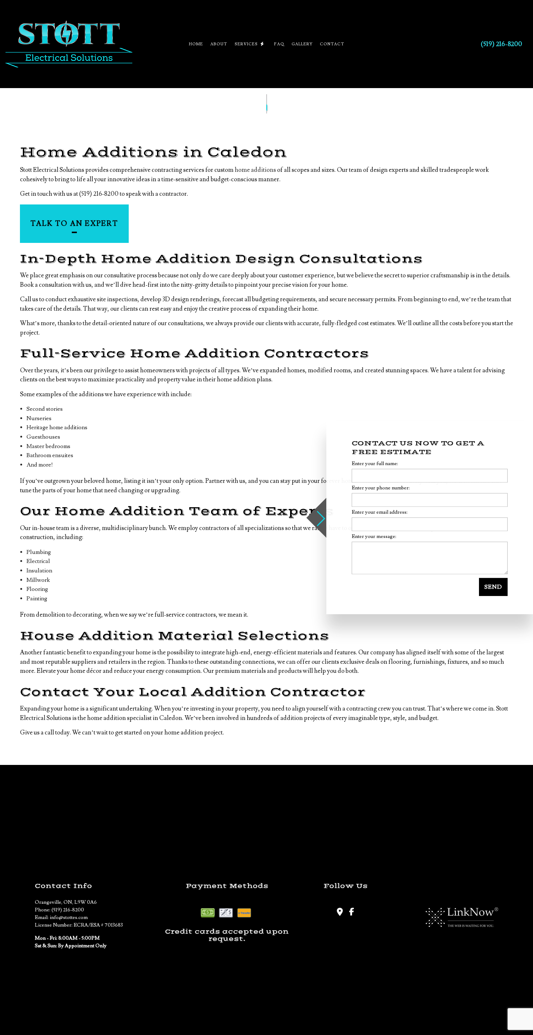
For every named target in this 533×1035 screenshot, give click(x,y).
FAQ (279, 44)
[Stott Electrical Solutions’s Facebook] (352, 912)
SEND (493, 587)
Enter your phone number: (381, 488)
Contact (332, 44)
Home (196, 44)
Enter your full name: (375, 463)
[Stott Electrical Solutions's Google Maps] (340, 912)
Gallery (302, 44)
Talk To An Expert (74, 223)
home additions (255, 170)
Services (246, 44)
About (218, 44)
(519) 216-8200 (501, 44)
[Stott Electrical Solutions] (68, 44)
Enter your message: (374, 536)
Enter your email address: (380, 512)
